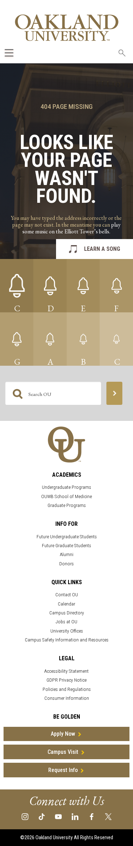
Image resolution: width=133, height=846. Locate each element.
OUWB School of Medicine (66, 496)
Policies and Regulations (67, 689)
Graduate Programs (67, 505)
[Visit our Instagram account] (25, 816)
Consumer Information (66, 698)
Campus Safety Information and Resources (67, 640)
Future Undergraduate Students (67, 536)
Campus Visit (63, 752)
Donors (66, 563)
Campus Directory (66, 612)
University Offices (66, 631)
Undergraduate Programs (66, 487)
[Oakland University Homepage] (66, 27)
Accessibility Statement (66, 671)
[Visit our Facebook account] (91, 816)
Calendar (66, 604)
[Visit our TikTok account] (41, 816)
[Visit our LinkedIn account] (75, 816)
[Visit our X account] (108, 816)
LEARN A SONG (102, 248)
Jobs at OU (66, 621)
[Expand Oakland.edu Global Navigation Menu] (9, 53)
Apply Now (63, 733)
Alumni (66, 554)
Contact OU (66, 594)
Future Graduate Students (66, 545)
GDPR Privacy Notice (66, 680)
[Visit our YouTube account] (58, 816)
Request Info (63, 770)
